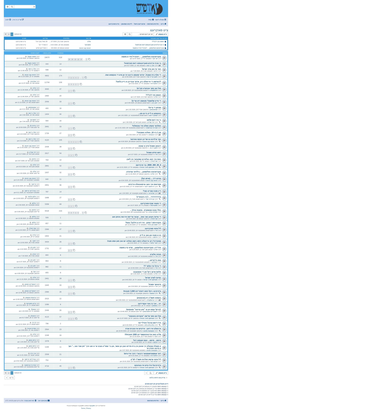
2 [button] (8, 34)
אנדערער (33, 81)
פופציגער (88, 45)
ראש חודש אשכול (153, 152)
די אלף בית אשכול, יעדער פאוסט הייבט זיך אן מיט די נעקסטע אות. (133, 75)
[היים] (151, 8)
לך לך (34, 322)
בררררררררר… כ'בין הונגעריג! (148, 197)
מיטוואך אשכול (155, 284)
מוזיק (34, 254)
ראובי (34, 241)
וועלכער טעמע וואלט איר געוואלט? (146, 126)
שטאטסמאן (154, 109)
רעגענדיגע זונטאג (30, 284)
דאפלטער (154, 262)
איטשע (155, 237)
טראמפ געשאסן (30, 297)
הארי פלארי (154, 243)
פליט (89, 41)
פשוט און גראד (153, 224)
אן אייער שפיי (149, 199)
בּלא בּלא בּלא (149, 325)
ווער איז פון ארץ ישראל (151, 69)
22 (78, 59)
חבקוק (155, 342)
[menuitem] (151, 19)
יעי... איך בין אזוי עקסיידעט (149, 304)
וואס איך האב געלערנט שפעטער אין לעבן (144, 159)
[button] (5, 34)
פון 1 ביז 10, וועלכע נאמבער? (149, 132)
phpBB (92, 405)
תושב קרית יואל (152, 77)
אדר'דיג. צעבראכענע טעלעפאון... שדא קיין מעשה (140, 248)
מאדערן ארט (153, 212)
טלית (34, 235)
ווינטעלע (151, 135)
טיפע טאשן (32, 340)
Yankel (152, 293)
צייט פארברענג (159, 30)
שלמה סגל (154, 361)
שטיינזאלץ (154, 161)
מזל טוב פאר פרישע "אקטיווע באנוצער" (144, 316)
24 (72, 59)
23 (75, 59)
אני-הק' (155, 58)
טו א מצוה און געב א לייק (150, 235)
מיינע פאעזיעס (31, 303)
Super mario (32, 56)
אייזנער (33, 184)
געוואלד (33, 309)
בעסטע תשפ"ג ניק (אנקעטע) (149, 298)
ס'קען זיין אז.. (153, 148)
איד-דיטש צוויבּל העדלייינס (149, 323)
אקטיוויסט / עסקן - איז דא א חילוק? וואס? (143, 223)
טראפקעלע (154, 90)
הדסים (34, 159)
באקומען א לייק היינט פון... (149, 113)
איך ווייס (33, 353)
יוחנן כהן (155, 103)
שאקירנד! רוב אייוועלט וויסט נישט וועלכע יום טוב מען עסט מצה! (134, 241)
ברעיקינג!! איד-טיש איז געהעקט (147, 365)
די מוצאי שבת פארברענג (150, 203)
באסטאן (155, 305)
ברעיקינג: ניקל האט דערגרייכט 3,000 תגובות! (142, 291)
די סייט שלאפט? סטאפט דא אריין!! (146, 101)
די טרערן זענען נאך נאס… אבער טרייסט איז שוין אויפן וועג (136, 217)
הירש (156, 71)
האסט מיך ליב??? (158, 41)
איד (156, 154)
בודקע (34, 203)
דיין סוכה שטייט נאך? (152, 191)
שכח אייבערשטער (152, 128)
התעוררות (154, 83)
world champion (148, 331)
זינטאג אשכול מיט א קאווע (150, 146)
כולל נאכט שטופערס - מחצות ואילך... (145, 210)
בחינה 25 (33, 125)
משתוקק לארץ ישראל (147, 167)
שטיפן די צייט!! (154, 108)
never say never (85, 48)
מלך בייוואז (150, 65)
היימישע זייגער (149, 186)
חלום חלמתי (32, 197)
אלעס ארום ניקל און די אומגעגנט (147, 272)
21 (81, 59)
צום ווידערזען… (154, 260)
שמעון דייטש (153, 115)
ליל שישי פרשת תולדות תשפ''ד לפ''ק (146, 359)
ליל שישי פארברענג (153, 228)
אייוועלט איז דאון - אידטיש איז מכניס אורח (143, 329)
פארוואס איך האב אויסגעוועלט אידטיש (144, 184)
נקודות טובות (31, 328)
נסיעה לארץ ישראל (153, 278)
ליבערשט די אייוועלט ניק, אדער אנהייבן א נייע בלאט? (138, 82)
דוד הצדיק (151, 122)
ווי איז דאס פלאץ (154, 120)
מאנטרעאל (154, 205)
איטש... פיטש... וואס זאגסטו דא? (147, 340)
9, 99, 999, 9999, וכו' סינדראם (148, 165)
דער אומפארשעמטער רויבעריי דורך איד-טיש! (142, 354)
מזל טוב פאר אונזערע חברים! (149, 88)
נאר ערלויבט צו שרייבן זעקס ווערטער (145, 139)
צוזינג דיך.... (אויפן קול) (151, 178)
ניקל (34, 272)
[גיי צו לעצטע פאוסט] (26, 56)
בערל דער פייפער (30, 191)
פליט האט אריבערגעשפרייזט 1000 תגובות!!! (143, 334)
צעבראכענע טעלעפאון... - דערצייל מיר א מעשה (148, 48)
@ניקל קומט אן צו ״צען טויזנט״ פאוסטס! (143, 309)
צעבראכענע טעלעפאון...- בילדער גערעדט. (143, 172)
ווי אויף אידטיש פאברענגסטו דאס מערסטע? (149, 45)
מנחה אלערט (155, 254)
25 (69, 59)
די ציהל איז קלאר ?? (152, 266)
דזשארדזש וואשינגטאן (150, 311)
